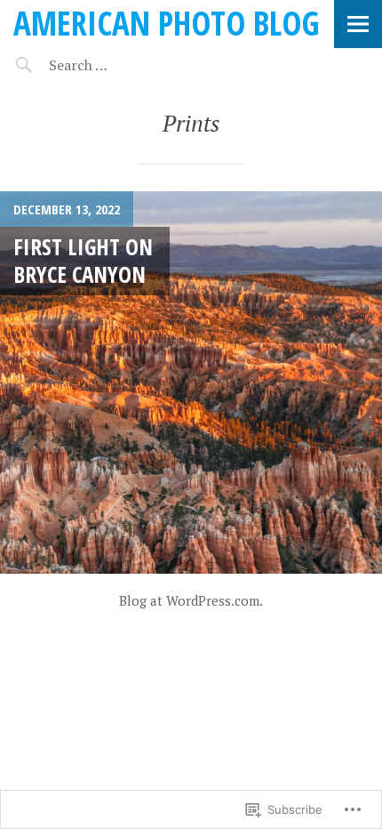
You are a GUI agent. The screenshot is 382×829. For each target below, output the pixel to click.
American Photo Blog (166, 22)
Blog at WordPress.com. (191, 600)
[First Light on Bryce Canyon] (191, 382)
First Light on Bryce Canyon (83, 260)
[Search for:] (122, 65)
